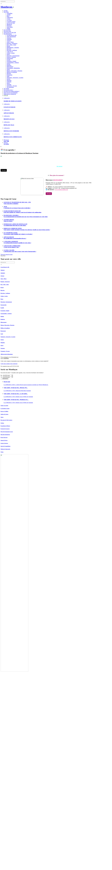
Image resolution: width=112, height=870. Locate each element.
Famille (8, 59)
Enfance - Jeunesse (11, 57)
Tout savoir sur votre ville (10, 32)
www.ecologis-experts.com (61, 189)
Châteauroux (10, 17)
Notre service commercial (10, 94)
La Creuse (9, 20)
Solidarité (9, 81)
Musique (9, 73)
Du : (2, 375)
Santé (8, 76)
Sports (8, 83)
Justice (8, 69)
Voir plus (4, 170)
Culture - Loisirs (11, 53)
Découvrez (6, 140)
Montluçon (9, 24)
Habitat (8, 64)
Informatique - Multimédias (13, 68)
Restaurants (9, 75)
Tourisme (9, 84)
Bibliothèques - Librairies (13, 47)
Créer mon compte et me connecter (9, 363)
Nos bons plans (7, 31)
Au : (2, 377)
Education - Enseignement (13, 55)
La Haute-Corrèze (11, 21)
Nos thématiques (8, 33)
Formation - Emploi (11, 61)
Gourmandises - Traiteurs (13, 62)
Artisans (9, 40)
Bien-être (9, 49)
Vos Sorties (6, 88)
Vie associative (10, 87)
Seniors (8, 79)
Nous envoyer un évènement (10, 92)
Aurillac (9, 14)
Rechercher (5, 378)
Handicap (9, 65)
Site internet (59, 166)
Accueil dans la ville (11, 35)
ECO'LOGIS (58, 180)
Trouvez (6, 143)
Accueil (5, 10)
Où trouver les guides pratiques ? (11, 91)
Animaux (9, 38)
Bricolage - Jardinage (12, 50)
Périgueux (9, 25)
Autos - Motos (10, 42)
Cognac (8, 18)
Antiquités (9, 39)
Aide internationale (11, 36)
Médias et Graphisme (12, 72)
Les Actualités (7, 29)
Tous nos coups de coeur (6, 254)
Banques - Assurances (12, 43)
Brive (8, 16)
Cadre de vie (10, 51)
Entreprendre (10, 58)
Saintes (8, 28)
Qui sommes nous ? (8, 90)
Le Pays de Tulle (11, 23)
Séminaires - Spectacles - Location (15, 77)
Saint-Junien (10, 27)
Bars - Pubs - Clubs (11, 44)
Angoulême (9, 13)
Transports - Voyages (12, 85)
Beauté (8, 46)
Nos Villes (6, 12)
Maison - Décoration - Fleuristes (14, 70)
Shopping (9, 80)
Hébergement (10, 66)
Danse (8, 54)
